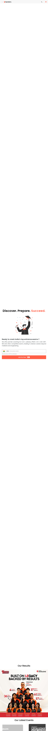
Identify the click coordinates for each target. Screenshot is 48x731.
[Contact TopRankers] (41, 2)
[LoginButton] (45, 2)
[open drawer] (2, 1)
